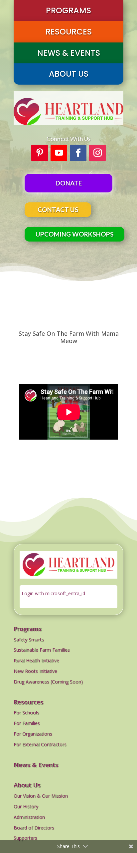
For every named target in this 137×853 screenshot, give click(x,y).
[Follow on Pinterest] (39, 153)
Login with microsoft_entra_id (53, 593)
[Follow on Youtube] (59, 153)
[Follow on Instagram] (97, 153)
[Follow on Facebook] (78, 153)
